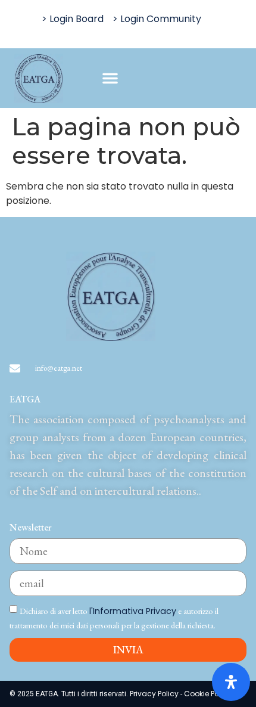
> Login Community (157, 19)
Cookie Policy (208, 694)
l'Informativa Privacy (132, 611)
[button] (110, 78)
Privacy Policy (155, 694)
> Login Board (73, 19)
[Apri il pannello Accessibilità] (231, 682)
